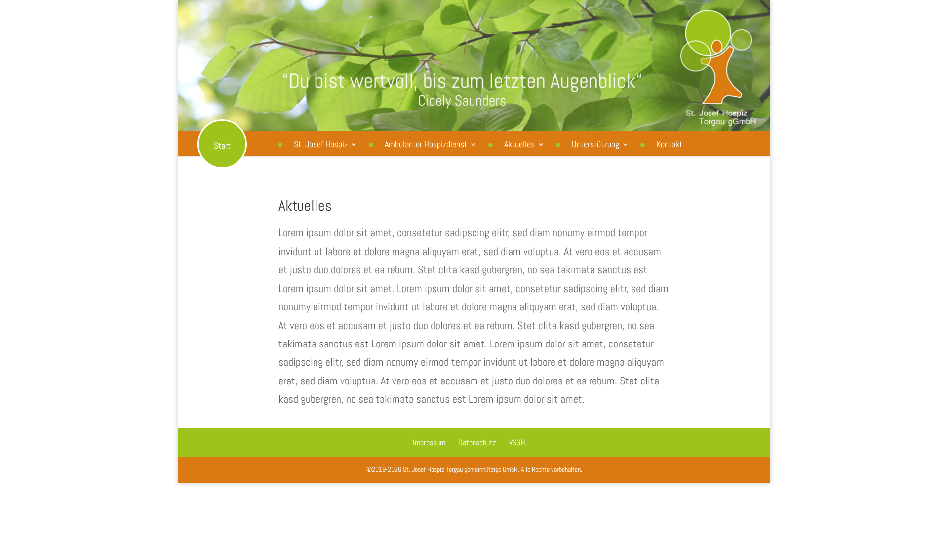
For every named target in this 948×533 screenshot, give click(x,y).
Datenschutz (477, 442)
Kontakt (669, 144)
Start (222, 145)
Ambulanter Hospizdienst (426, 144)
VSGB (517, 442)
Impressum (429, 442)
